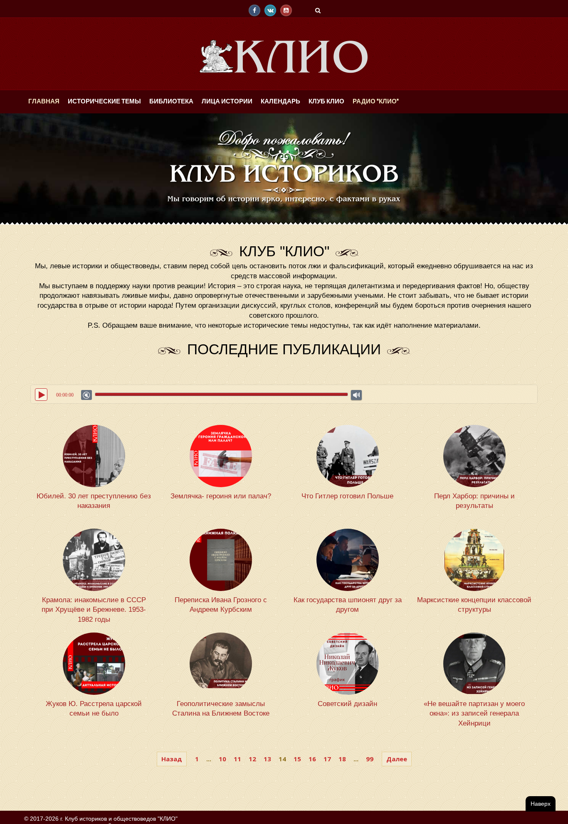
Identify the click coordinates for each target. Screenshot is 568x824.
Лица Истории (213, 101)
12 (252, 759)
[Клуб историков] (284, 56)
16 (312, 759)
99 (369, 759)
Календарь (263, 101)
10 (222, 759)
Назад (171, 759)
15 (297, 759)
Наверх (541, 803)
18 (342, 759)
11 (237, 759)
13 (267, 759)
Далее (396, 759)
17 (327, 759)
